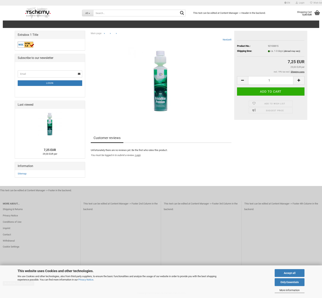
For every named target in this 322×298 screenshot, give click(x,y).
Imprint (6, 228)
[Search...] (181, 13)
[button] (287, 3)
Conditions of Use (12, 221)
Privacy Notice (85, 279)
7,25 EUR (50, 150)
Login (138, 155)
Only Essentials (289, 282)
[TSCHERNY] (38, 13)
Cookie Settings (11, 246)
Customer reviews (107, 138)
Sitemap (22, 173)
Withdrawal (9, 240)
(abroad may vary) (292, 51)
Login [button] (301, 2)
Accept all (290, 273)
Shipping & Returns (13, 209)
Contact (7, 234)
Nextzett (227, 39)
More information (290, 290)
